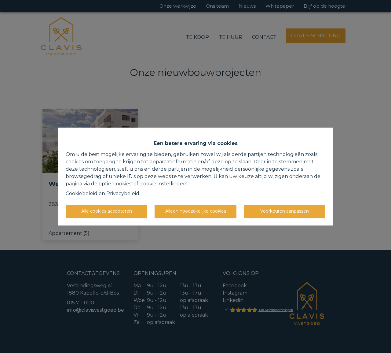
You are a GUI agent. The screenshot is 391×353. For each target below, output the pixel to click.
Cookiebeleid (81, 193)
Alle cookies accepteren (106, 211)
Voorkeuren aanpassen (284, 211)
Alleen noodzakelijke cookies (195, 211)
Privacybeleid (122, 193)
